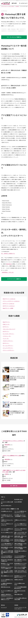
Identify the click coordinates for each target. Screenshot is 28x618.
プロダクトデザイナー (8, 341)
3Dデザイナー (6, 343)
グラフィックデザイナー (12, 31)
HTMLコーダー (6, 324)
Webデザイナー (21, 31)
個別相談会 (9, 264)
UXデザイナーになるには (8, 306)
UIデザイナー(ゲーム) (8, 478)
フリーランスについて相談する (14, 37)
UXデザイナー (22, 29)
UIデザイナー (4, 31)
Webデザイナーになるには (9, 299)
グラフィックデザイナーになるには (11, 301)
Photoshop (13, 29)
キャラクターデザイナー (8, 333)
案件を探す (14, 3)
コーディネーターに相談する (14, 279)
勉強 (9, 29)
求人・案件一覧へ (14, 485)
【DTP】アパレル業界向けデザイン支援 (11, 455)
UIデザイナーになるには (8, 303)
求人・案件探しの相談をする (8, 253)
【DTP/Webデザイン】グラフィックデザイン (13, 440)
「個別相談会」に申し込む (7, 272)
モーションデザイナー (8, 345)
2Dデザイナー (6, 331)
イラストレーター (7, 336)
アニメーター (6, 338)
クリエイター (4, 29)
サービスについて (23, 3)
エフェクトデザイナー (8, 348)
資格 (17, 29)
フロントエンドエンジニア (9, 329)
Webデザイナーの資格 (8, 308)
